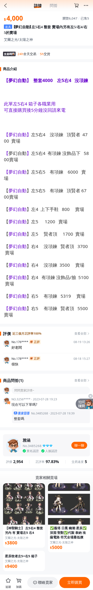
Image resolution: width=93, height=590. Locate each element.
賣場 (15, 141)
